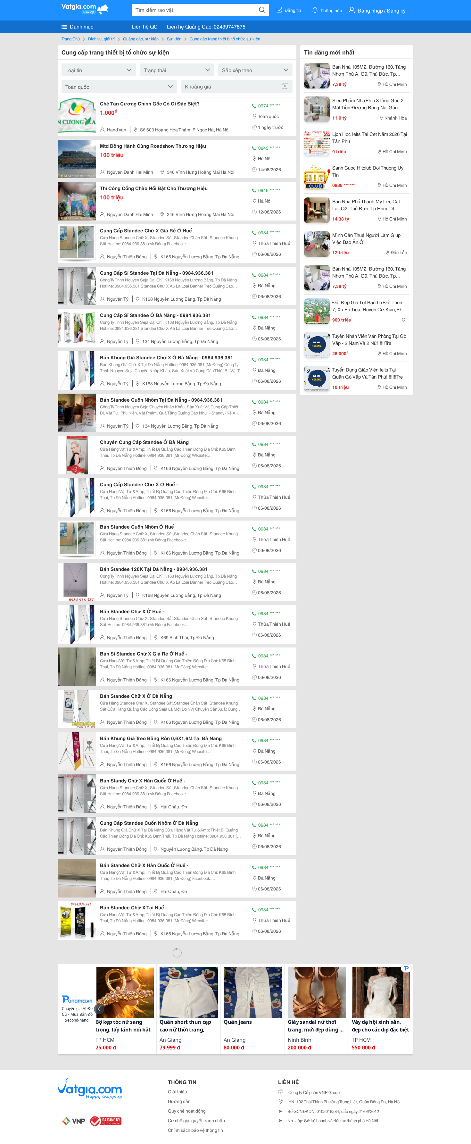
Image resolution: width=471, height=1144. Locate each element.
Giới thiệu (177, 1091)
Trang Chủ (71, 38)
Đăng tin (293, 10)
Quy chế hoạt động (187, 1110)
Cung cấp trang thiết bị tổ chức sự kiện (225, 38)
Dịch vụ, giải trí (101, 38)
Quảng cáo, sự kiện (141, 38)
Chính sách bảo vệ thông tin (195, 1130)
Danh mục (81, 26)
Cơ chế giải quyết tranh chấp (196, 1120)
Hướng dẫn (179, 1101)
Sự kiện (174, 38)
